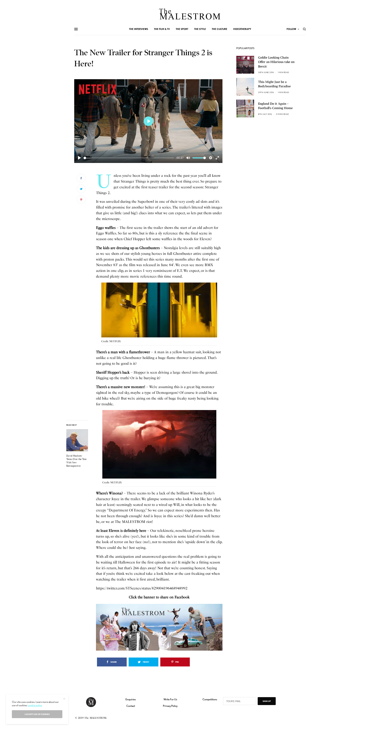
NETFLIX (115, 341)
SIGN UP (267, 701)
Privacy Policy (170, 705)
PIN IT (161, 310)
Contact (130, 705)
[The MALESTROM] (190, 14)
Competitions (209, 699)
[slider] (129, 158)
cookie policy (35, 705)
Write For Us (170, 699)
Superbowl (146, 201)
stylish (135, 253)
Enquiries (130, 699)
